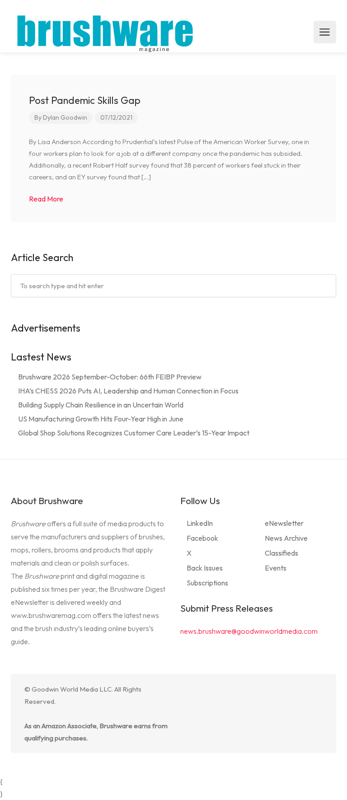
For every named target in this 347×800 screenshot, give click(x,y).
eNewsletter (284, 523)
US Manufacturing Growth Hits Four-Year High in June (100, 418)
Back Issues (205, 567)
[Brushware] (106, 32)
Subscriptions (207, 582)
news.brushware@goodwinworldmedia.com (249, 631)
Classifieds (281, 552)
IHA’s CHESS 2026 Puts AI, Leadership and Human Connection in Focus (128, 390)
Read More (47, 198)
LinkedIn (200, 523)
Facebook (202, 538)
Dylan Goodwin (65, 117)
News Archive (286, 538)
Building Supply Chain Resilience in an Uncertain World (100, 404)
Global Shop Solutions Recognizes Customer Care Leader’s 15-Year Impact (133, 432)
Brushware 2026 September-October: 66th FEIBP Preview (110, 376)
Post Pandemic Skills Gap (85, 100)
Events (275, 567)
